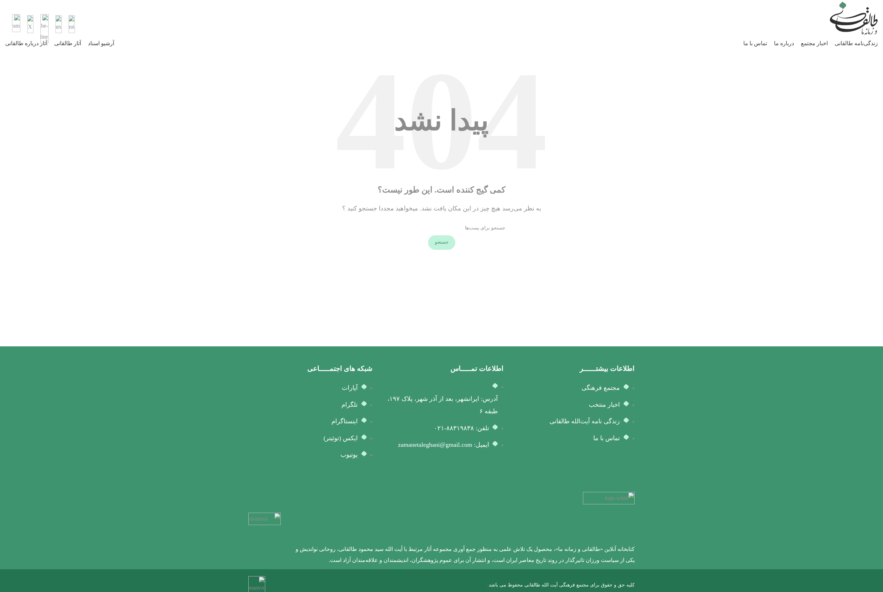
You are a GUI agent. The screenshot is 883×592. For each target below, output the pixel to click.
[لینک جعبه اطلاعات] (441, 18)
